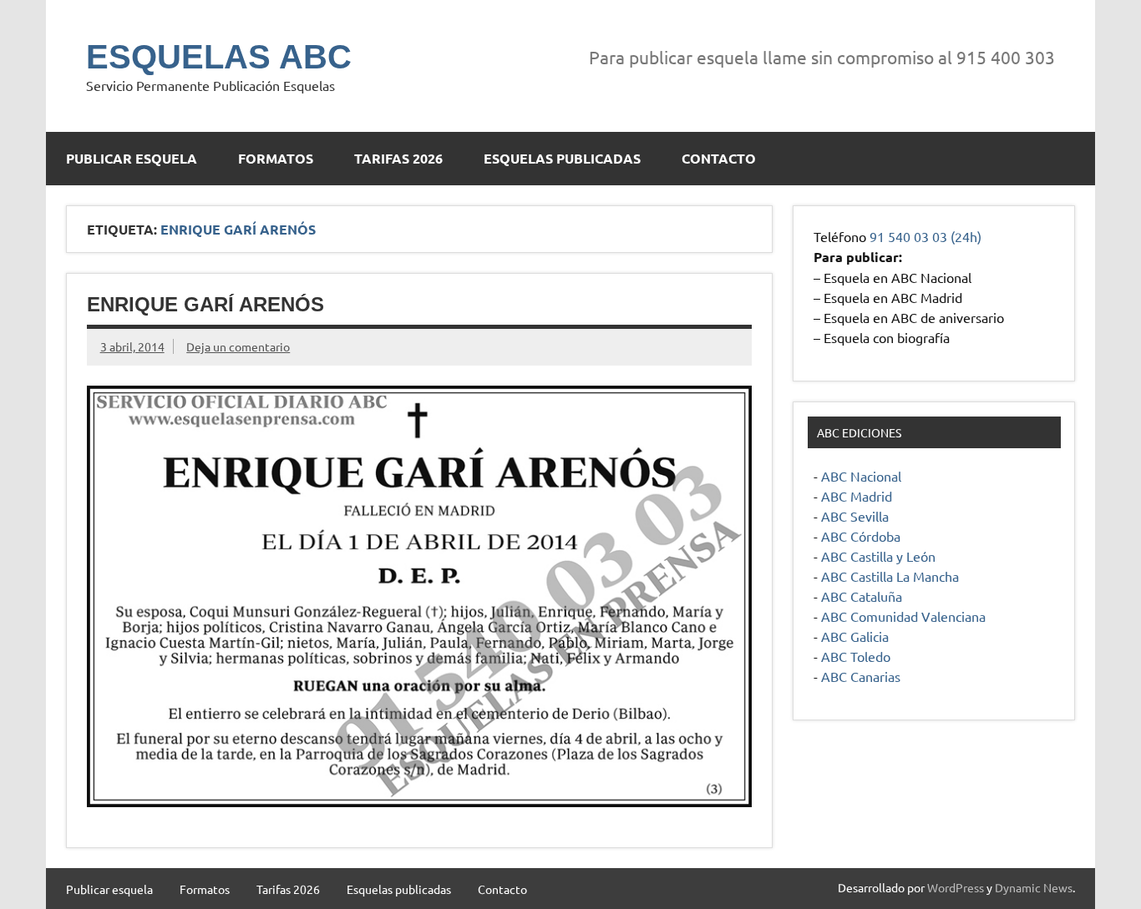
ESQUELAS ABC (219, 56)
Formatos (275, 158)
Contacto (719, 158)
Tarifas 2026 (398, 158)
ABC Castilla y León (878, 556)
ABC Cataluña (861, 596)
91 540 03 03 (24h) (925, 236)
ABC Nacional (861, 475)
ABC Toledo (855, 656)
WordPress (955, 887)
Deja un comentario (238, 346)
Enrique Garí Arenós (205, 304)
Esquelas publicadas (562, 158)
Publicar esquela (131, 158)
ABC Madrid (856, 495)
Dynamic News (1034, 887)
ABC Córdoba (860, 536)
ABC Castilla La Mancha (890, 576)
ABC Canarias (860, 676)
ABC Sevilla (855, 516)
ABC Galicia (855, 636)
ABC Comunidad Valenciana (903, 616)
